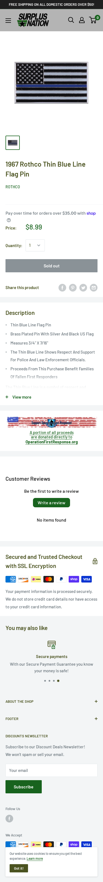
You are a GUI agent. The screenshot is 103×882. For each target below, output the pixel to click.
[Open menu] (8, 20)
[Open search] (71, 20)
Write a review (51, 502)
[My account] (82, 20)
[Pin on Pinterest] (73, 287)
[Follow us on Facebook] (9, 818)
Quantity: (13, 245)
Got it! (19, 868)
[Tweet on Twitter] (83, 287)
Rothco (12, 186)
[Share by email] (94, 287)
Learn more (35, 858)
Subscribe (24, 786)
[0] (93, 20)
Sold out (52, 265)
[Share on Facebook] (62, 287)
